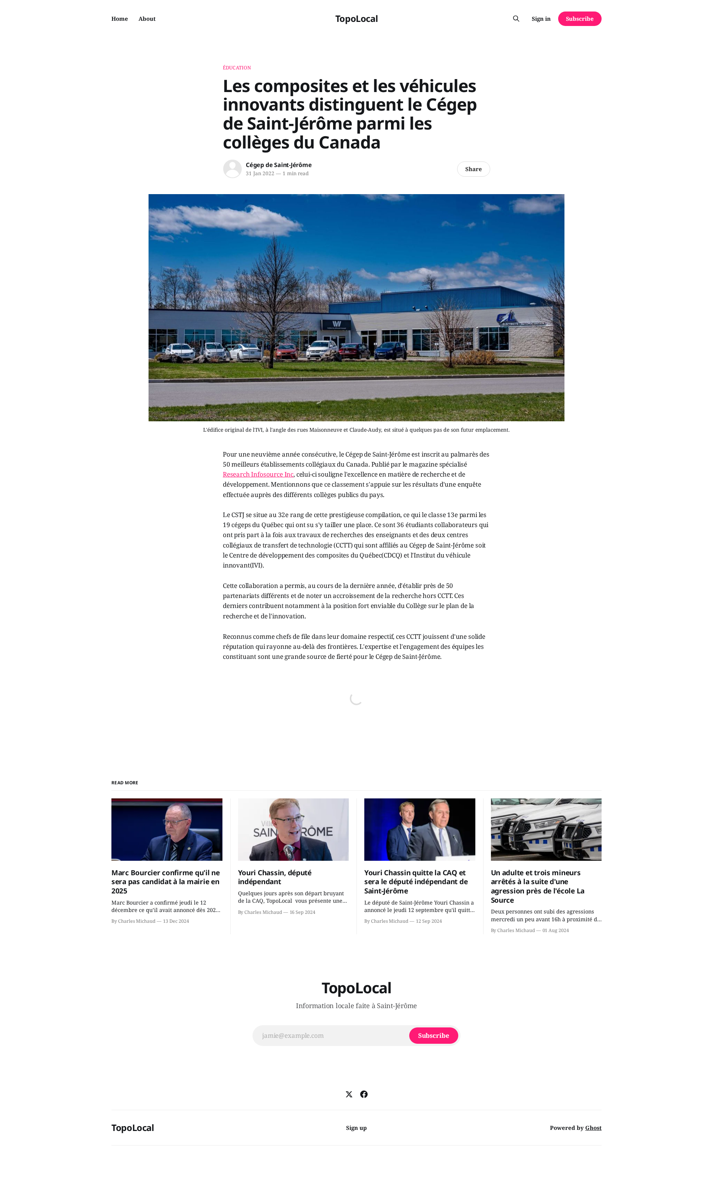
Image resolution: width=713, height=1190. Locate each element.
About (147, 18)
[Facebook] (364, 1094)
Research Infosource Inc (258, 474)
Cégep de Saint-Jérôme (279, 165)
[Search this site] (516, 18)
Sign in (541, 18)
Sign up (356, 1127)
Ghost (593, 1127)
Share (473, 169)
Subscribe (580, 18)
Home (119, 18)
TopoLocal (356, 18)
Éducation (237, 67)
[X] (349, 1094)
